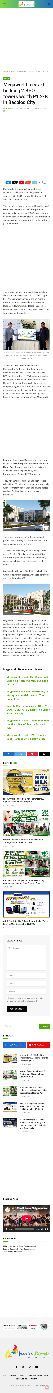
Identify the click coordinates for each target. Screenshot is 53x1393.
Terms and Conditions (37, 1375)
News (6, 78)
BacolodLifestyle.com (36, 1385)
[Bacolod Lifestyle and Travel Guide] (26, 4)
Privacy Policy (17, 1375)
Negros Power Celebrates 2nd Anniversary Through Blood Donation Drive (33, 1074)
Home (5, 1375)
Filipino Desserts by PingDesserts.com (19, 1249)
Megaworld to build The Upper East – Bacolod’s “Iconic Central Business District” (28, 681)
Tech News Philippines (12, 1252)
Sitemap (33, 1379)
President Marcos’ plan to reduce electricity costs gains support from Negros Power (33, 1090)
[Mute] (42, 1229)
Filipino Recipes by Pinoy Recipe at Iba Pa (20, 1246)
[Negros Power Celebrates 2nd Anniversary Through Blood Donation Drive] (26, 823)
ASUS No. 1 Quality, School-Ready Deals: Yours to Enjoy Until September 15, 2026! (32, 1106)
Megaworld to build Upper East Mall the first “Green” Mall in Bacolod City (27, 724)
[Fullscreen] (46, 1229)
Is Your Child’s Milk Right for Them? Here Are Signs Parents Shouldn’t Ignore (34, 1058)
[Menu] (4, 4)
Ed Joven (9, 109)
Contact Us (21, 1379)
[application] (26, 1218)
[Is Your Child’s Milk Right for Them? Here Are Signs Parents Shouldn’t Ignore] (26, 782)
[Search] (49, 4)
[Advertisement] (26, 39)
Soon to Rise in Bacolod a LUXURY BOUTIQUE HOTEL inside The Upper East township (28, 710)
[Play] (6, 1229)
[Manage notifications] (47, 1387)
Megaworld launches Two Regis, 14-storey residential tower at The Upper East (27, 695)
